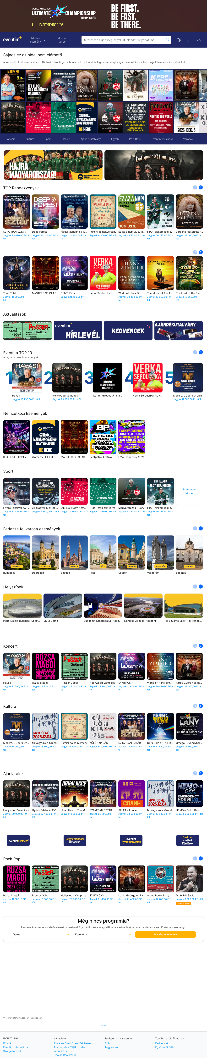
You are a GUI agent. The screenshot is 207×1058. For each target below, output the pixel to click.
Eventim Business (162, 139)
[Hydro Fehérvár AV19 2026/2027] (63, 85)
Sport (47, 139)
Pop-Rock (135, 139)
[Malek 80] (13, 85)
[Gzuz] (190, 85)
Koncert (10, 139)
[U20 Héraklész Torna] (63, 117)
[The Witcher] (114, 85)
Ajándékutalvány (91, 139)
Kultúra (30, 139)
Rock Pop (11, 859)
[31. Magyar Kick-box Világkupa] (114, 117)
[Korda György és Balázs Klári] (165, 85)
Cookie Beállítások (65, 1055)
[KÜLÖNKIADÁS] (190, 117)
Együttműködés (164, 1047)
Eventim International (16, 1047)
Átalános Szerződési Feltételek (72, 1043)
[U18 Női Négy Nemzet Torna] (38, 117)
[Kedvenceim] (189, 39)
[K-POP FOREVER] (140, 85)
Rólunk (7, 1043)
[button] (80, 101)
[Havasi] (165, 117)
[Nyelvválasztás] (179, 39)
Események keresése (165, 934)
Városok (188, 139)
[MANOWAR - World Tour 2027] (140, 117)
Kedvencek (162, 1043)
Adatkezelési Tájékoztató (69, 1047)
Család (66, 139)
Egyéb (115, 139)
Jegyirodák (111, 1047)
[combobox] (123, 40)
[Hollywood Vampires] (13, 117)
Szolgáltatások (12, 1051)
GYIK (107, 1043)
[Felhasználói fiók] (199, 39)
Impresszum (61, 1051)
